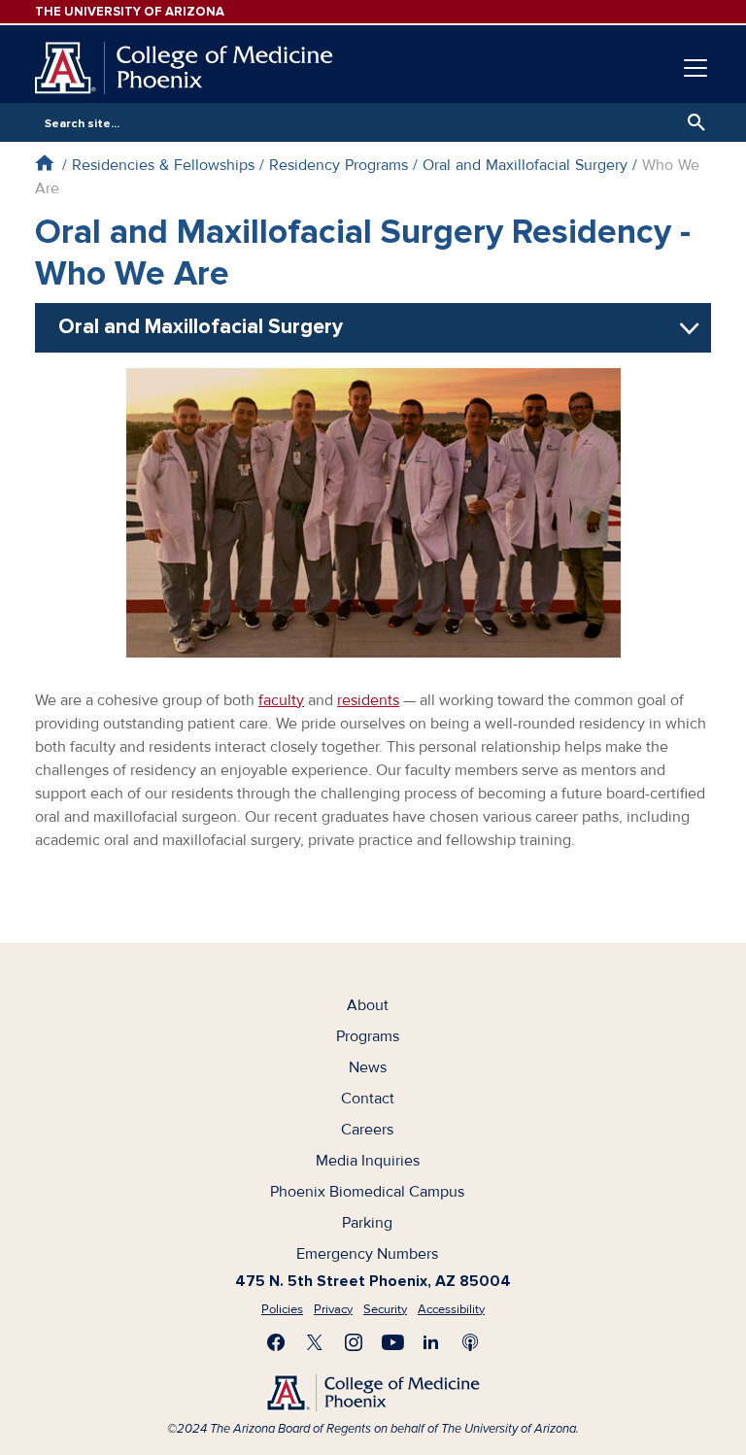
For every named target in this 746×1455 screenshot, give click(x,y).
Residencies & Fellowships (163, 165)
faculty (281, 700)
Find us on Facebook (275, 1342)
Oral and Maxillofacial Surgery (525, 165)
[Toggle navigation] (695, 68)
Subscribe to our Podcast (470, 1342)
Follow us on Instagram (353, 1342)
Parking (367, 1223)
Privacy (333, 1309)
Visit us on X (314, 1342)
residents (368, 700)
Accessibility (451, 1309)
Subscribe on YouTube (392, 1342)
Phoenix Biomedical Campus (367, 1191)
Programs (367, 1036)
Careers (367, 1129)
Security (385, 1309)
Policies (282, 1309)
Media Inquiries (368, 1160)
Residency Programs (338, 165)
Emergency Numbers (367, 1254)
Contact (367, 1098)
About (368, 1005)
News (368, 1067)
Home (44, 162)
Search (691, 122)
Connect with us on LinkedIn (431, 1342)
